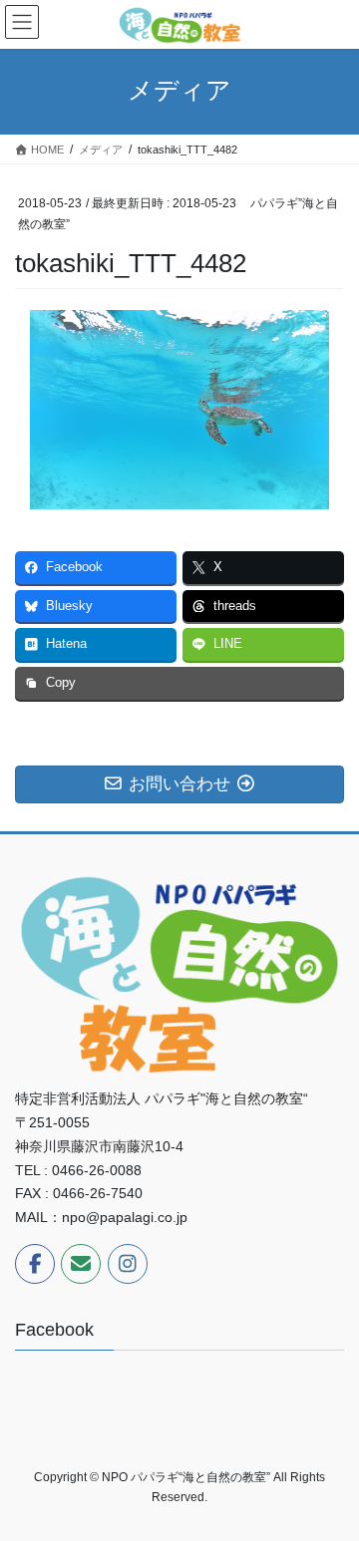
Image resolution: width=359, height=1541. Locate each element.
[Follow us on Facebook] (35, 1264)
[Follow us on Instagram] (128, 1264)
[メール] (81, 1264)
